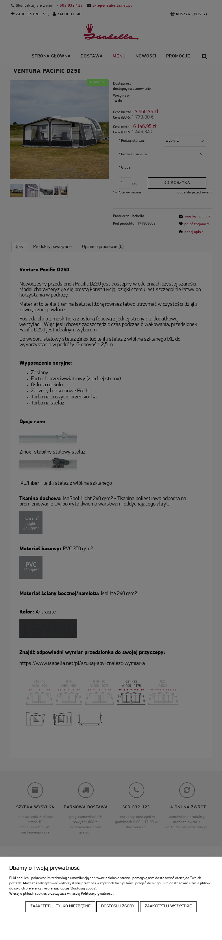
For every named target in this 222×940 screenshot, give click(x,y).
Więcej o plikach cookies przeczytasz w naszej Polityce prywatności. (61, 894)
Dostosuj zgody (117, 906)
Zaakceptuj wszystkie (168, 906)
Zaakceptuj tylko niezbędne (60, 906)
